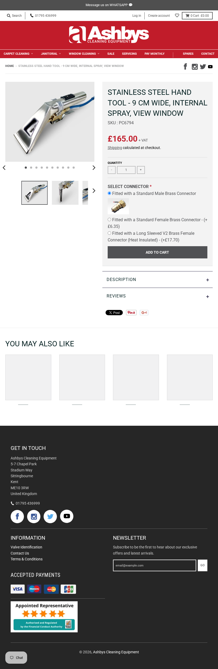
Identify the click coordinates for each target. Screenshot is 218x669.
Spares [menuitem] (188, 54)
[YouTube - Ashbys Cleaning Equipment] (210, 66)
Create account (159, 16)
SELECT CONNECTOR (128, 186)
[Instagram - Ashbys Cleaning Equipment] (194, 65)
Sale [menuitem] (110, 54)
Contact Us (20, 553)
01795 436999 (45, 16)
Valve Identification (26, 547)
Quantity (115, 163)
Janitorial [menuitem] (49, 54)
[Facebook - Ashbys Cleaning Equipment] (186, 65)
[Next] (94, 167)
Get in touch (28, 448)
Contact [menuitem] (208, 54)
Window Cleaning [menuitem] (82, 54)
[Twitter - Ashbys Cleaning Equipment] (202, 65)
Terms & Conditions (27, 559)
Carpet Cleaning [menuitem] (17, 54)
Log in (136, 16)
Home (9, 66)
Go (202, 565)
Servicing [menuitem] (129, 54)
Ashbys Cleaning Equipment (116, 652)
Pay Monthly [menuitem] (155, 54)
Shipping (115, 148)
